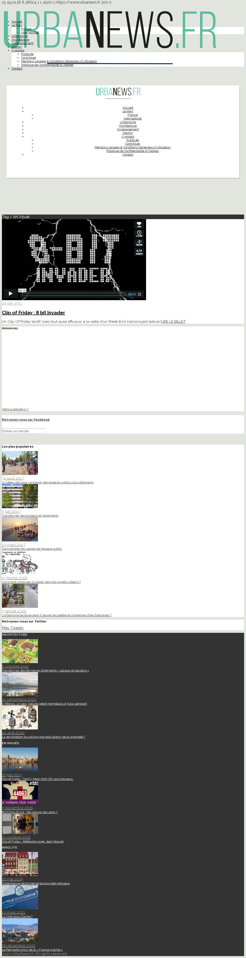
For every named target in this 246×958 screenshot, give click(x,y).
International (30, 32)
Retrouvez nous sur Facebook (26, 419)
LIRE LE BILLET (173, 321)
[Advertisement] (123, 198)
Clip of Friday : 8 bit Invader (33, 313)
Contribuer (28, 57)
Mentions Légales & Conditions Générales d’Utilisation (59, 61)
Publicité (27, 54)
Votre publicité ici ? (15, 409)
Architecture (20, 39)
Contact (17, 68)
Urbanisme (20, 36)
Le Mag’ (17, 25)
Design (17, 47)
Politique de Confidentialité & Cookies (47, 65)
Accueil (17, 21)
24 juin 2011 (12, 303)
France (26, 29)
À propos (18, 50)
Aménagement (22, 43)
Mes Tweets (13, 628)
